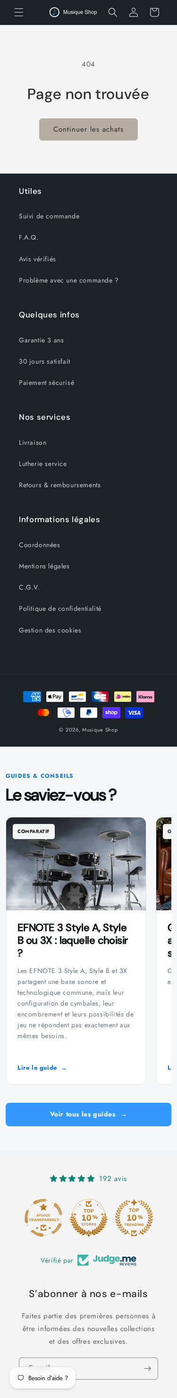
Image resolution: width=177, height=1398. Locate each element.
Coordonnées (39, 544)
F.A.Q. (29, 237)
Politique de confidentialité (60, 608)
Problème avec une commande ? (69, 280)
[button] (18, 12)
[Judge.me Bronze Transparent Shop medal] (43, 1218)
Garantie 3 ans (41, 340)
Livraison (32, 442)
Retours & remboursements (60, 485)
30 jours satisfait (44, 361)
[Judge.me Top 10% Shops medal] (89, 1218)
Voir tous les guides (88, 1114)
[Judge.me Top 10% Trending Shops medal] (134, 1218)
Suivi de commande (49, 216)
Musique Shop (100, 729)
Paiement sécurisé (46, 382)
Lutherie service (43, 463)
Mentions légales (44, 566)
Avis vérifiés (37, 259)
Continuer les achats (88, 129)
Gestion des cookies (50, 630)
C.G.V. (29, 587)
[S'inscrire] (147, 1368)
